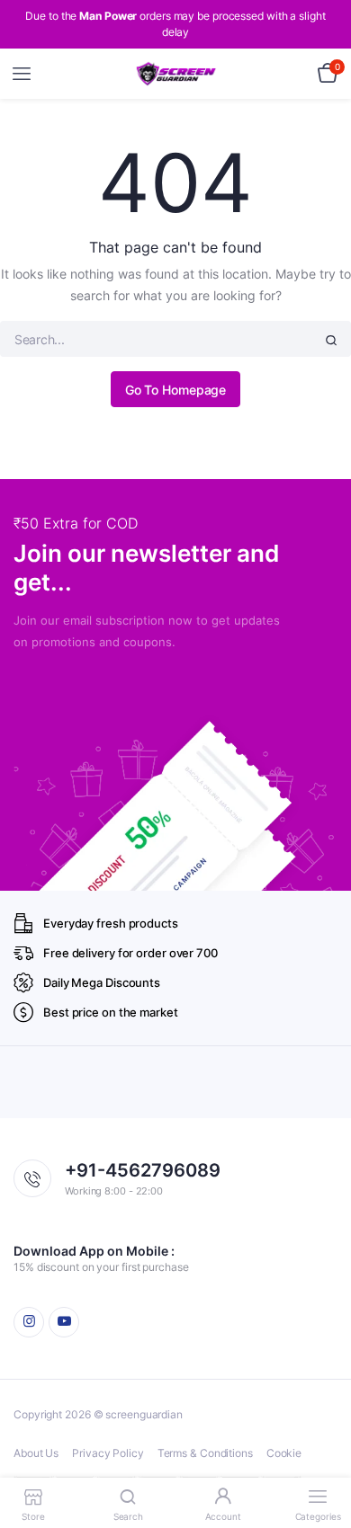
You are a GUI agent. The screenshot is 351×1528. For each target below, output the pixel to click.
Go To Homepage (176, 389)
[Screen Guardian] (176, 73)
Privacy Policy (108, 1453)
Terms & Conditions (205, 1453)
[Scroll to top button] (322, 1456)
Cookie (284, 1453)
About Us (36, 1453)
